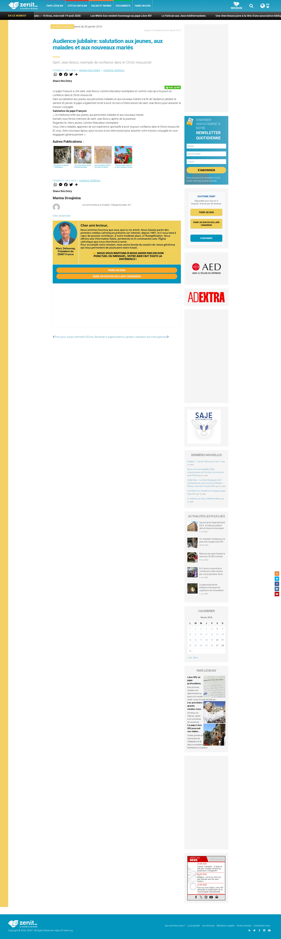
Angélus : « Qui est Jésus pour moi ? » (204, 461)
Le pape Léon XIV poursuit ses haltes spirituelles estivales (194, 731)
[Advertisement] (116, 308)
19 (212, 640)
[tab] (197, 859)
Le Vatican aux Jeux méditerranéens (141, 15)
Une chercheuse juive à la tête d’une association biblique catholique (214, 15)
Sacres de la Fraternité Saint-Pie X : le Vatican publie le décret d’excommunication (212, 525)
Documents (123, 5)
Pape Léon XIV (55, 5)
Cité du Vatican (77, 5)
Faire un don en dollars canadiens (117, 276)
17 (201, 640)
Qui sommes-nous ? (175, 925)
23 (195, 645)
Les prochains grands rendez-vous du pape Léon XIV (195, 709)
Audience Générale (62, 26)
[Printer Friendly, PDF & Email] (173, 87)
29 (190, 651)
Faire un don (142, 5)
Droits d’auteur (244, 925)
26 (212, 645)
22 (190, 645)
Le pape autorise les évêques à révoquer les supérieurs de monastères (211, 588)
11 (206, 634)
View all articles (62, 215)
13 (217, 634)
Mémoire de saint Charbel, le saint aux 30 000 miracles (212, 555)
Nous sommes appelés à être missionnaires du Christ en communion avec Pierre (205, 472)
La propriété (193, 925)
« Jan (189, 657)
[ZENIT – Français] (26, 6)
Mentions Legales (226, 925)
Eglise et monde (101, 5)
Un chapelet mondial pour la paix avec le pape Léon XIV (212, 540)
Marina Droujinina (89, 70)
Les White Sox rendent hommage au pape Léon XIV (78, 15)
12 (212, 634)
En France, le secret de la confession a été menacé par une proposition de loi (211, 571)
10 (201, 634)
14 (222, 634)
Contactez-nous (262, 925)
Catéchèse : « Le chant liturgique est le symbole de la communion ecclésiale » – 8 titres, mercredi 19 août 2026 (206, 483)
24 (201, 645)
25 (206, 645)
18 (206, 640)
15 (190, 640)
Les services (208, 925)
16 (195, 640)
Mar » (195, 657)
